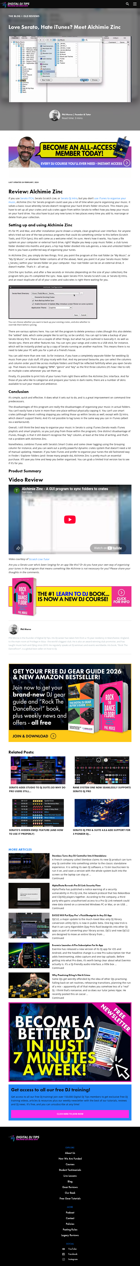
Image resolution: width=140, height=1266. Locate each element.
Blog (70, 1181)
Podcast (70, 1212)
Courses (70, 1164)
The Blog (14, 16)
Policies (70, 1224)
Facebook (72, 1254)
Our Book (70, 1193)
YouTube (72, 1248)
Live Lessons (70, 1176)
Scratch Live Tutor (39, 559)
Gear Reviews (70, 1187)
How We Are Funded (70, 1158)
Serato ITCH (27, 198)
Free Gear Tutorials (70, 1198)
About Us (70, 1153)
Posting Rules (70, 1229)
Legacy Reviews (70, 1235)
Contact (70, 1218)
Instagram (73, 1259)
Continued (58, 878)
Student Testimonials (70, 1170)
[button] (135, 4)
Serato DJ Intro (69, 198)
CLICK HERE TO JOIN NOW (70, 1113)
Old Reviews (31, 16)
